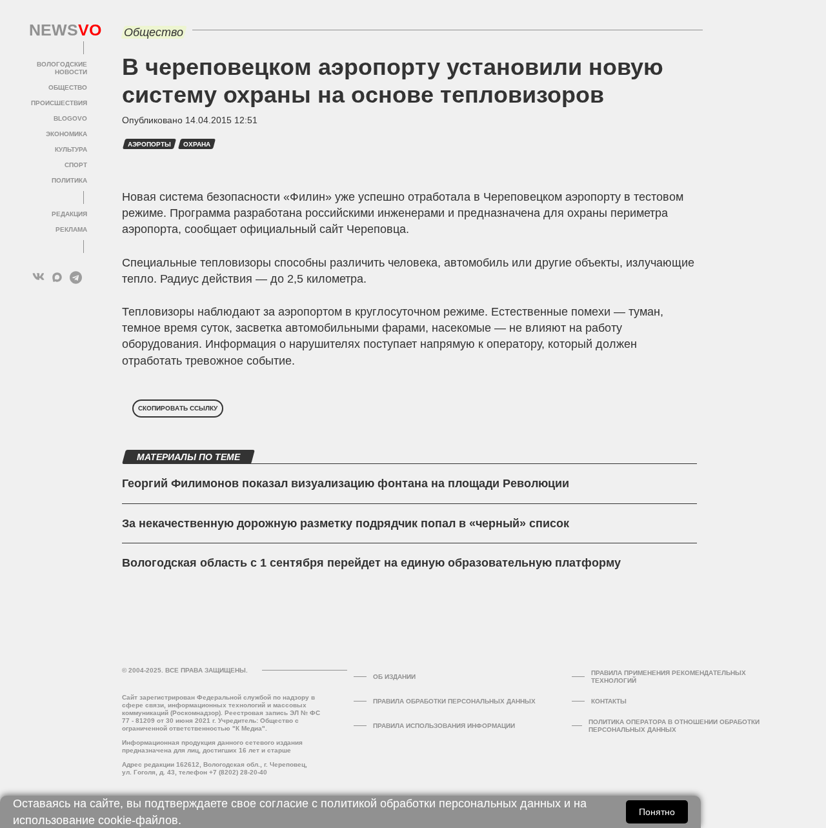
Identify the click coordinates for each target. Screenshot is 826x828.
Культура (71, 149)
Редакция (69, 213)
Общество (67, 87)
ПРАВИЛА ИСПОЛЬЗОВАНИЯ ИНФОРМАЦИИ (444, 725)
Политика (69, 180)
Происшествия (59, 102)
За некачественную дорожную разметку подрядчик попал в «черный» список (345, 523)
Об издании (394, 676)
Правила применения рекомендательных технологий (668, 676)
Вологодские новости (62, 68)
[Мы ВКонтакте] (38, 277)
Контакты (609, 701)
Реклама (71, 229)
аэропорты (149, 144)
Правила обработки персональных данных (454, 701)
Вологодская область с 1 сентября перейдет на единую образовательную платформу (371, 562)
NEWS (58, 30)
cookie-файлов (138, 820)
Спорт (76, 164)
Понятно (657, 812)
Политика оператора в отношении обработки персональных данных (674, 725)
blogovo (70, 118)
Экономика (66, 133)
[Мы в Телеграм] (76, 277)
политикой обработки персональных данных (441, 803)
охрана (196, 144)
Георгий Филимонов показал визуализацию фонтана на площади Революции (345, 483)
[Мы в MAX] (57, 277)
